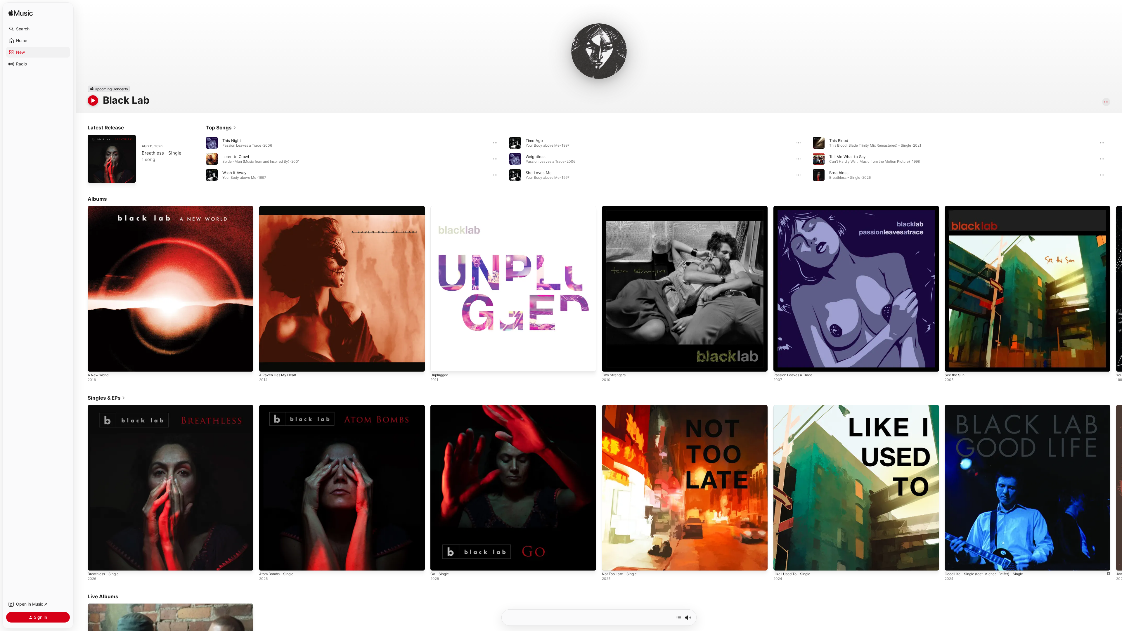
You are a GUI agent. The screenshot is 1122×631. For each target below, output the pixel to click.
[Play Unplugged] (437, 364)
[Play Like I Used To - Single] (780, 563)
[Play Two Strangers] (609, 364)
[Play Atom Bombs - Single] (266, 563)
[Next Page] (1116, 159)
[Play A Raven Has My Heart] (266, 364)
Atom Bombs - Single (278, 407)
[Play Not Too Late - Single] (609, 563)
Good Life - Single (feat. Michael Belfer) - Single (989, 407)
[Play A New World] (95, 364)
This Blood (838, 140)
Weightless (536, 156)
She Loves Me (539, 172)
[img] (20, 13)
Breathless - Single (161, 153)
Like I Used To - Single (793, 407)
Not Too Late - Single (621, 407)
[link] (221, 127)
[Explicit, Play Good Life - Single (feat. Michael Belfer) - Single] (952, 563)
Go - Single (440, 407)
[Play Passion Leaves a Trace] (780, 364)
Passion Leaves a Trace (794, 208)
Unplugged (440, 208)
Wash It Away (234, 172)
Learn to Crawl (235, 156)
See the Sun (956, 208)
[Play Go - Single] (437, 563)
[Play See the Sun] (952, 364)
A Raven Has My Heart (279, 208)
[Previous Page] (200, 159)
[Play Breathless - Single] (95, 175)
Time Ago (534, 140)
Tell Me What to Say (847, 156)
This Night (231, 140)
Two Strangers (615, 208)
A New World (99, 208)
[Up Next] (678, 617)
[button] (38, 29)
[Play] (93, 100)
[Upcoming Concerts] (109, 89)
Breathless (839, 172)
